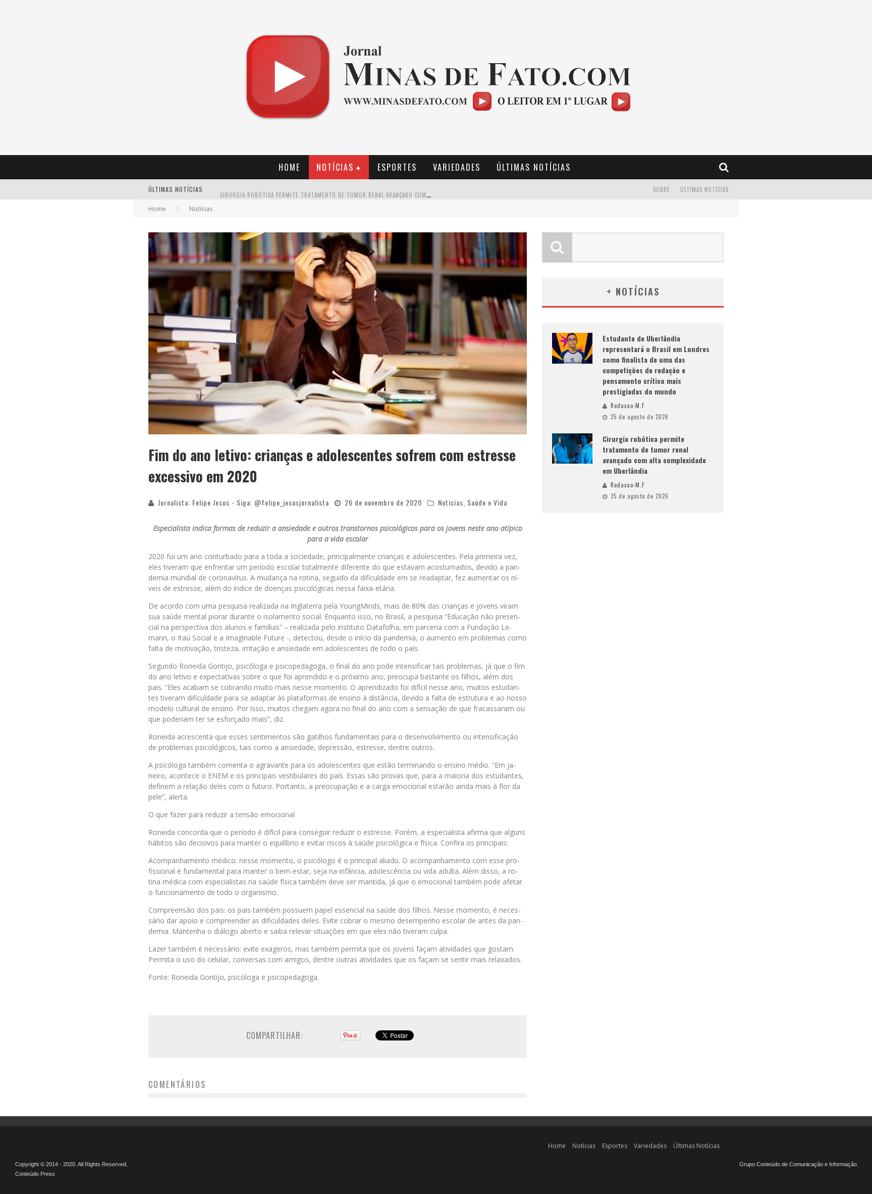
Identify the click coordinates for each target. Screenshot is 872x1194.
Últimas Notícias (534, 167)
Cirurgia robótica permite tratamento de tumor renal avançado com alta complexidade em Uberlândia (372, 190)
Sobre (661, 189)
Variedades (456, 167)
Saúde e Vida (487, 502)
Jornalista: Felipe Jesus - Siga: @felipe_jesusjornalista (243, 502)
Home (289, 167)
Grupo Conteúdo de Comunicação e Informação (798, 1164)
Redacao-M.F (627, 406)
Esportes (397, 167)
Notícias (335, 167)
